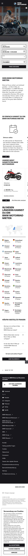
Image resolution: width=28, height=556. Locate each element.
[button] (2, 3)
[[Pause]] (26, 8)
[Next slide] (8, 157)
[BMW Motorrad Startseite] (20, 3)
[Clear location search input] (24, 62)
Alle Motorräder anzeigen (19, 200)
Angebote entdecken (9, 195)
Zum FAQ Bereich (14, 359)
